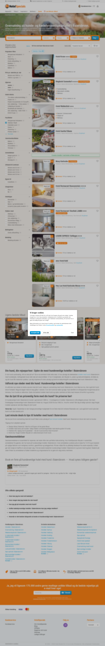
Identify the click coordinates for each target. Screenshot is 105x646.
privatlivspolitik (50, 325)
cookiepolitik (59, 325)
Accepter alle (35, 332)
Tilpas (72, 332)
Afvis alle (46, 333)
